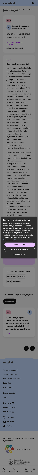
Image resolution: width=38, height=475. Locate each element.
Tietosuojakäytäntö (9, 240)
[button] (19, 254)
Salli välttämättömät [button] (19, 250)
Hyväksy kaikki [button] (19, 244)
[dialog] (19, 237)
